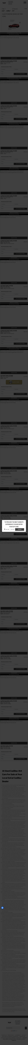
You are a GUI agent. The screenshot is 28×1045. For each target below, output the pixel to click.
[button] (2, 907)
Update (20, 529)
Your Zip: (7, 529)
